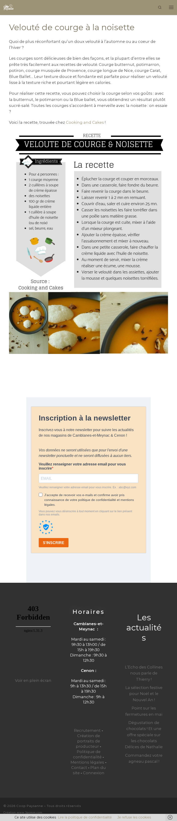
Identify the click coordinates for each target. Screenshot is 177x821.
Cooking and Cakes (85, 122)
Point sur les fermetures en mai (143, 711)
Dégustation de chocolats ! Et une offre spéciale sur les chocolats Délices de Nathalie (144, 734)
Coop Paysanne (29, 806)
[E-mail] (156, 808)
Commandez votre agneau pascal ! (143, 758)
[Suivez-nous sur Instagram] (172, 808)
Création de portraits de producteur (88, 741)
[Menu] (171, 7)
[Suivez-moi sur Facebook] (164, 808)
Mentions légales (87, 762)
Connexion (93, 773)
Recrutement (87, 730)
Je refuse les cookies (134, 817)
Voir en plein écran (33, 680)
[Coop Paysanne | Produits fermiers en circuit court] (8, 7)
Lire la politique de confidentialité (85, 817)
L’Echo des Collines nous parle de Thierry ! (144, 673)
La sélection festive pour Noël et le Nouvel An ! (143, 693)
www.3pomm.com (29, 812)
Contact (79, 767)
